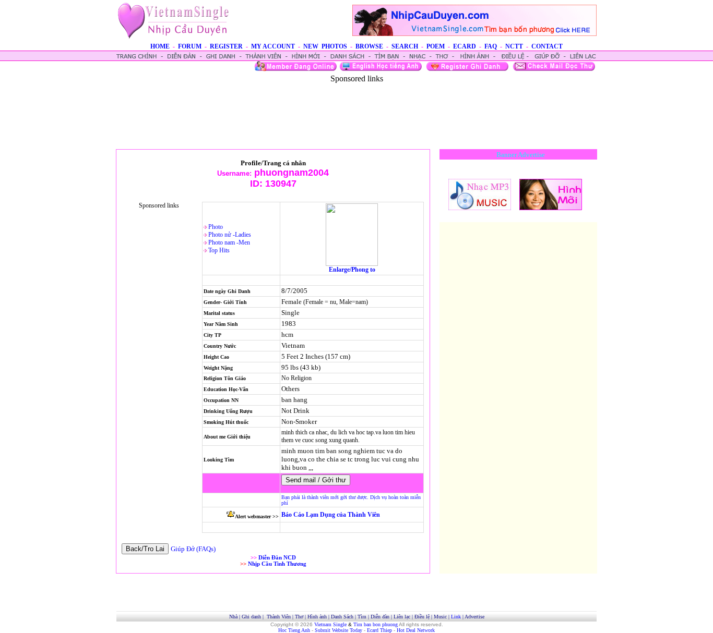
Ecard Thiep (379, 630)
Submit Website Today (338, 630)
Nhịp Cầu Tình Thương (277, 564)
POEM (435, 46)
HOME (160, 46)
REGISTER (226, 46)
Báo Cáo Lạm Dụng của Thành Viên (330, 514)
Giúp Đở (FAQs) (193, 549)
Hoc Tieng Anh (294, 630)
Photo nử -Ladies (229, 234)
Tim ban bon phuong (375, 624)
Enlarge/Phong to (352, 269)
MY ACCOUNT (273, 46)
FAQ (490, 46)
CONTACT (547, 46)
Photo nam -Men (229, 242)
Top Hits (219, 250)
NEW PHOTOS (325, 46)
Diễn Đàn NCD (277, 557)
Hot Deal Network (416, 630)
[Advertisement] (356, 106)
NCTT (514, 46)
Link (456, 616)
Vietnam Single (330, 624)
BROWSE (369, 46)
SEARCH (404, 46)
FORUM (189, 46)
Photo (215, 226)
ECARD (464, 46)
